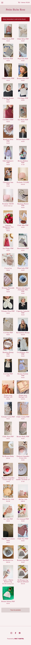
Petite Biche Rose (15, 9)
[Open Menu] (2, 2)
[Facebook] (15, 633)
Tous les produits (15, 610)
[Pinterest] (19, 633)
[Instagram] (11, 633)
